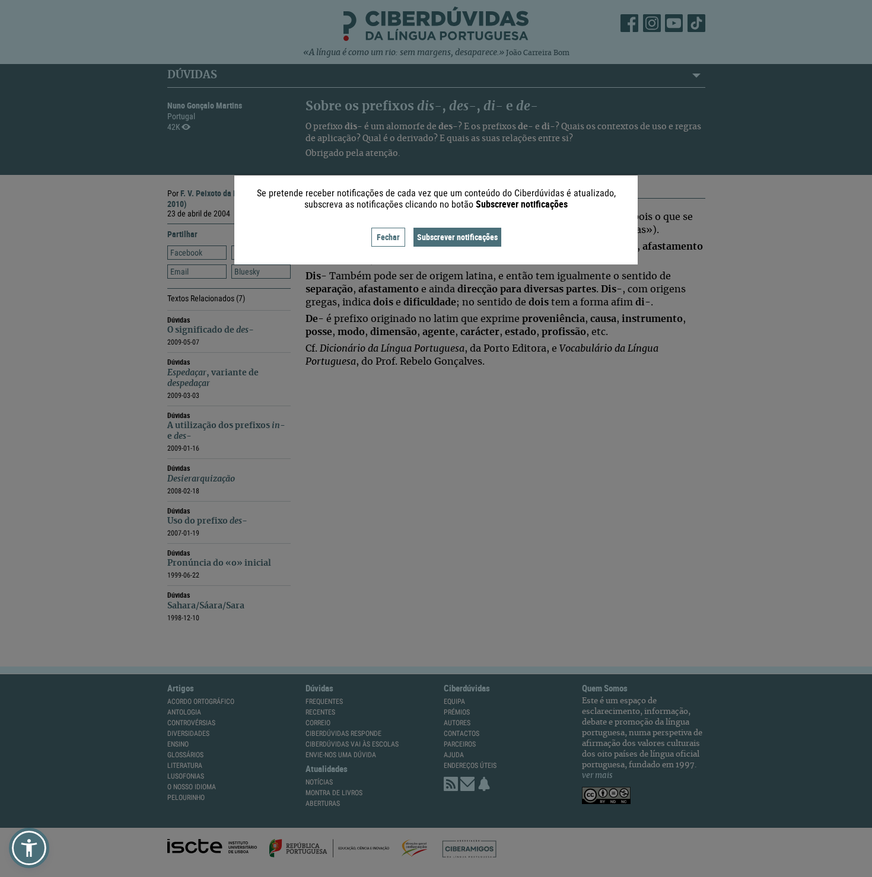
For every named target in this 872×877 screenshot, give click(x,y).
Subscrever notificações (457, 237)
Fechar (388, 237)
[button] (29, 848)
